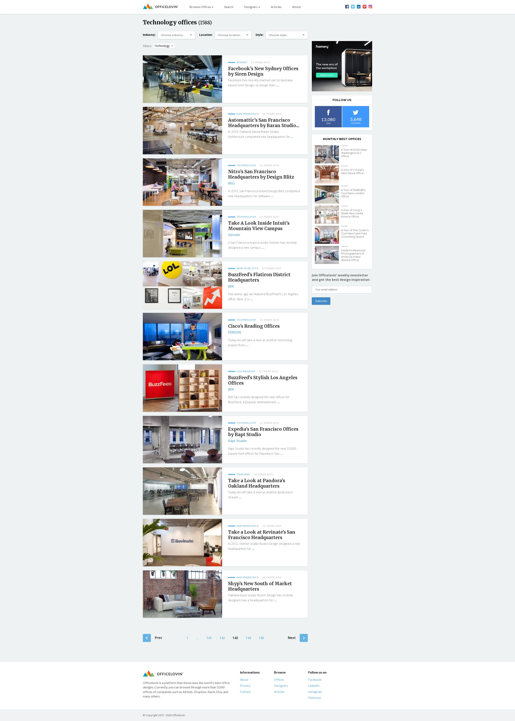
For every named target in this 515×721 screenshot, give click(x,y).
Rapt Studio (237, 441)
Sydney (242, 62)
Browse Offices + (201, 7)
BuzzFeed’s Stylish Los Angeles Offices (262, 380)
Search (228, 7)
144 (248, 638)
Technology (162, 46)
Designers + (252, 7)
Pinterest (314, 697)
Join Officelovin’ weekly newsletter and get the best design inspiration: (341, 277)
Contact (245, 691)
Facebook (314, 679)
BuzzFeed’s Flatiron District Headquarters (259, 277)
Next (292, 638)
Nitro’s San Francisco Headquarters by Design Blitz (261, 174)
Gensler (234, 235)
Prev (158, 638)
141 (209, 638)
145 (261, 638)
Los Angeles (246, 371)
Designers (281, 685)
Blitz (231, 183)
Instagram (315, 691)
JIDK (231, 286)
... (277, 85)
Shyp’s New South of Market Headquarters (260, 586)
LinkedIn (313, 685)
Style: (259, 35)
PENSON (234, 332)
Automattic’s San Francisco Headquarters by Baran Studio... (263, 122)
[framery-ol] (342, 66)
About (296, 7)
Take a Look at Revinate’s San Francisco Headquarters (261, 534)
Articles (276, 7)
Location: (206, 35)
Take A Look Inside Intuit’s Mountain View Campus (258, 225)
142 (222, 638)
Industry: (149, 35)
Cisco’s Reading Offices (254, 326)
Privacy (245, 685)
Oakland (243, 474)
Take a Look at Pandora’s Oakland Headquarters (256, 483)
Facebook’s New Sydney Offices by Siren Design (263, 71)
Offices (279, 679)
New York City (248, 268)
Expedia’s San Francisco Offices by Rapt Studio (263, 431)
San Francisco (248, 113)
